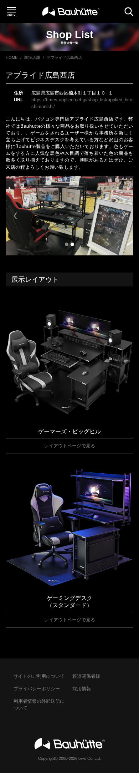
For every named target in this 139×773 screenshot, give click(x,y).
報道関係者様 (86, 676)
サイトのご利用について (39, 676)
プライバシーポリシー (37, 688)
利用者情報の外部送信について (39, 704)
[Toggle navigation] (11, 11)
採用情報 (81, 688)
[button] (15, 215)
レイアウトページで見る (69, 445)
